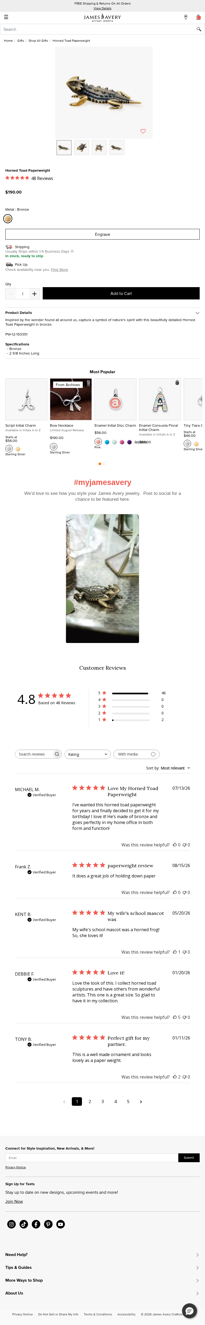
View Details (103, 8)
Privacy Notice (15, 1167)
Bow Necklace (61, 425)
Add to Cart (121, 293)
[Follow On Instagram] (11, 1224)
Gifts (20, 40)
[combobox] (102, 29)
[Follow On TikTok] (23, 1224)
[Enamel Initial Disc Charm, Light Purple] (129, 441)
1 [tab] (99, 465)
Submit (189, 1157)
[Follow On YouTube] (60, 1224)
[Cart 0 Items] (198, 17)
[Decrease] (34, 293)
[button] (104, 93)
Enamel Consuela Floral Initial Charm (158, 427)
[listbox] (104, 151)
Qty (8, 284)
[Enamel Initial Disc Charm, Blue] (107, 441)
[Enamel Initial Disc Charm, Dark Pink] (122, 441)
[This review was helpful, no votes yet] (175, 845)
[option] (64, 147)
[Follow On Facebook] (36, 1224)
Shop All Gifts (38, 40)
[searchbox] (33, 754)
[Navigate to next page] (141, 1101)
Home (8, 40)
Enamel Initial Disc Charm (115, 425)
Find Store (59, 269)
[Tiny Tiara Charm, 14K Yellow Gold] (196, 443)
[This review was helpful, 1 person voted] (175, 952)
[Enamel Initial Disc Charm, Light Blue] (114, 441)
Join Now (14, 1201)
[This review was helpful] (175, 1017)
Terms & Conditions (98, 1314)
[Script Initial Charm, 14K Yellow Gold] (17, 448)
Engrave (102, 234)
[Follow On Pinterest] (48, 1224)
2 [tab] (103, 465)
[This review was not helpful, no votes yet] (184, 845)
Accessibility (126, 1314)
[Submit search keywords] (201, 29)
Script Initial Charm (20, 425)
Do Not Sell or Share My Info (58, 1314)
